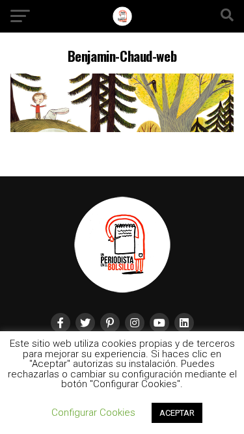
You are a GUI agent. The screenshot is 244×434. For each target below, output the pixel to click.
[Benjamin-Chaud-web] (122, 128)
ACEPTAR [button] (177, 413)
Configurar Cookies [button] (93, 412)
